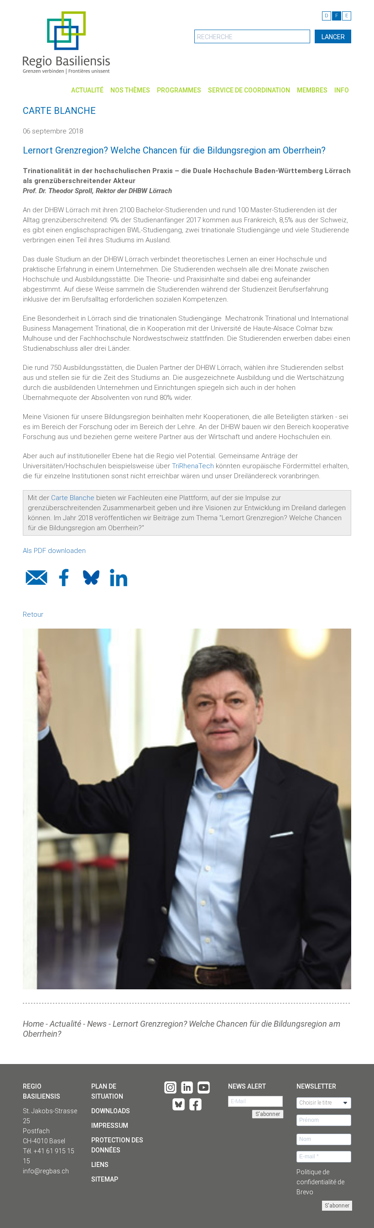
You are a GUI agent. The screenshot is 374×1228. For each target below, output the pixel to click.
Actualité (87, 90)
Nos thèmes (130, 90)
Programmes (179, 90)
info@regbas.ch (46, 1171)
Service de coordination (249, 90)
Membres (312, 90)
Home (33, 1023)
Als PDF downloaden (55, 551)
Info (341, 90)
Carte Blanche (72, 498)
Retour (33, 614)
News (97, 1023)
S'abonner (337, 1205)
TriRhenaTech (193, 466)
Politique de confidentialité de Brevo (320, 1182)
